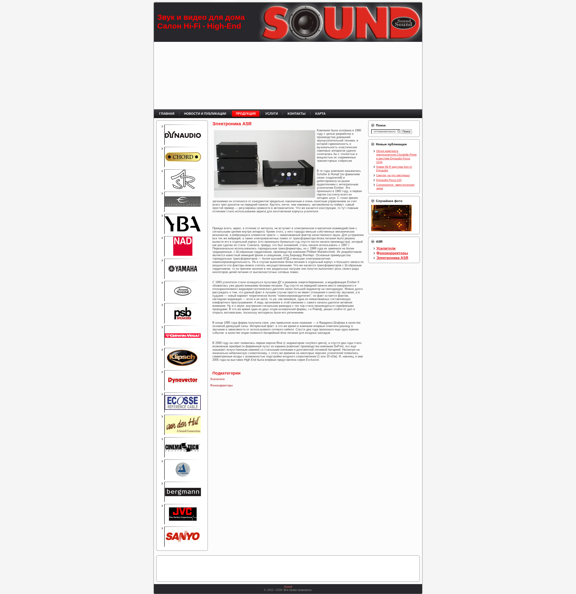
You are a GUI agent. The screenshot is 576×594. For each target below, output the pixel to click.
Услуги (271, 113)
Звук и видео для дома (201, 17)
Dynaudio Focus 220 (389, 180)
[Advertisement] (288, 75)
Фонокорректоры (221, 385)
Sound (288, 586)
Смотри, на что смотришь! (393, 175)
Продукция (246, 113)
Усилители (217, 379)
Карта (320, 113)
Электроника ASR (232, 123)
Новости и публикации (205, 113)
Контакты (297, 113)
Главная (166, 113)
